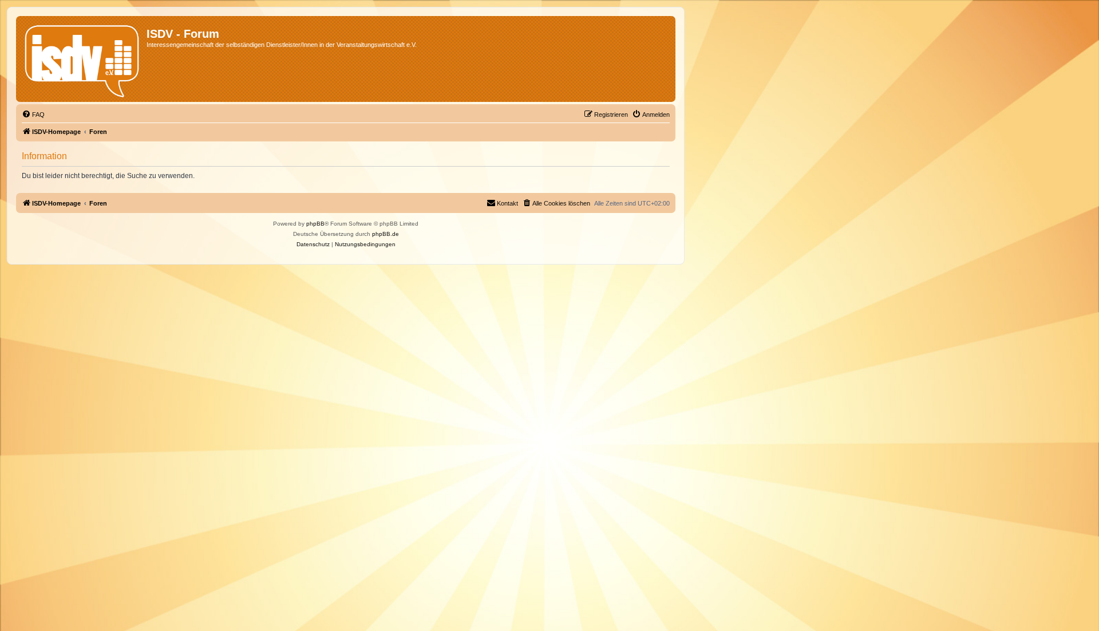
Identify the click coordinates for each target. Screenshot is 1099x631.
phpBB (315, 223)
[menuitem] (33, 114)
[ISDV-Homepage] (83, 59)
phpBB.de (385, 234)
